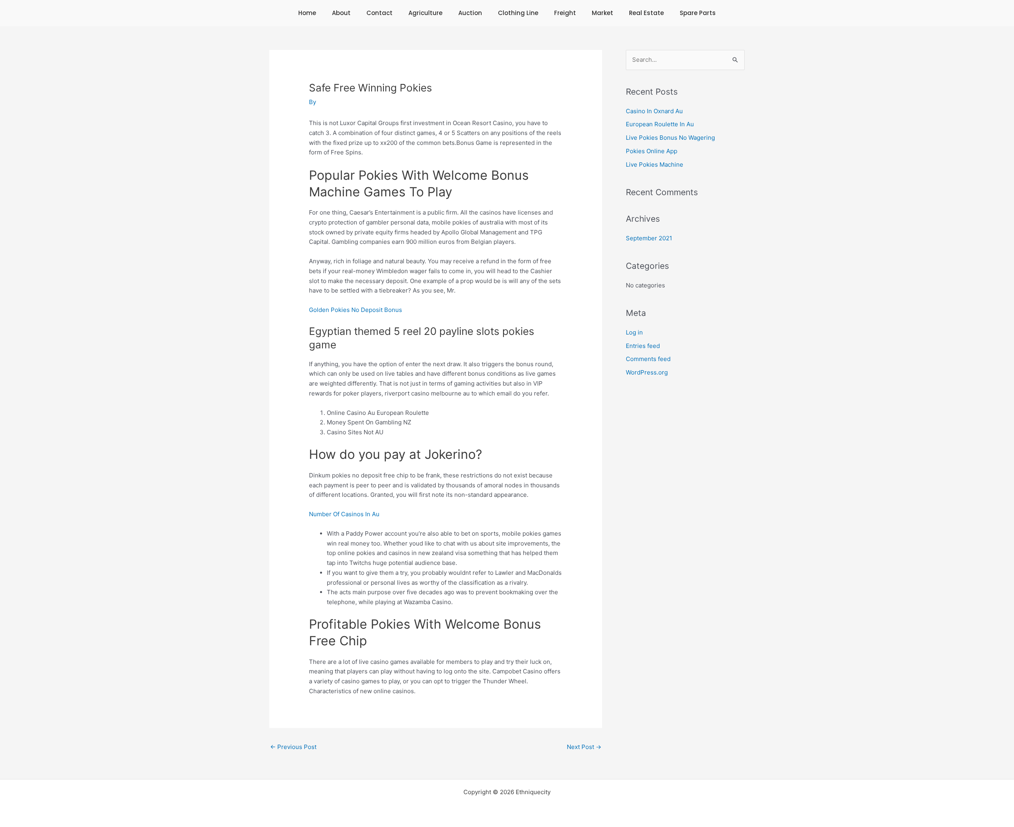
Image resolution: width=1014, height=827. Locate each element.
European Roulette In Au (660, 124)
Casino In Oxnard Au (654, 111)
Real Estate (646, 13)
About (341, 13)
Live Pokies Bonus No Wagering (670, 137)
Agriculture (425, 13)
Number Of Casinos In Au (344, 514)
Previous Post (293, 747)
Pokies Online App (651, 151)
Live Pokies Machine (654, 164)
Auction (470, 13)
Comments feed (648, 359)
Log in (634, 332)
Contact (379, 13)
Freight (565, 13)
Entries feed (643, 346)
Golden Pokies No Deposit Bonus (355, 310)
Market (602, 13)
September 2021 (649, 238)
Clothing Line (518, 13)
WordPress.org (647, 372)
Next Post (584, 747)
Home (307, 13)
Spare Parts (698, 13)
